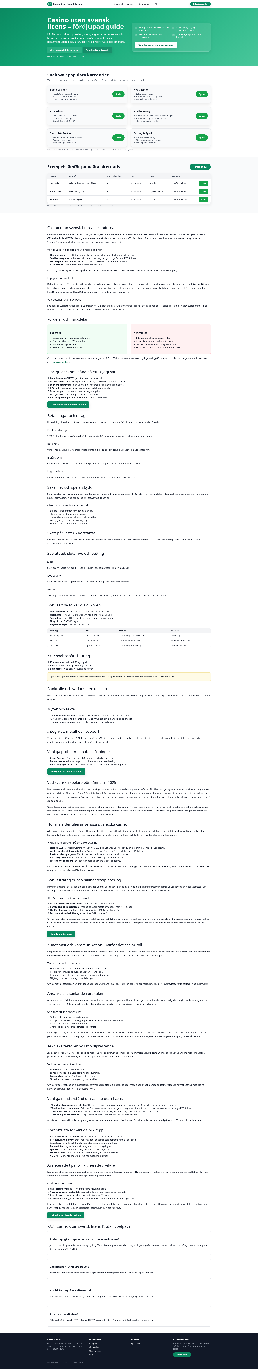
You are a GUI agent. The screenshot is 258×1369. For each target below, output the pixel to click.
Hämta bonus (200, 166)
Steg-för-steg (145, 4)
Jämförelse (131, 4)
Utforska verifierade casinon (66, 1215)
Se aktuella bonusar (61, 933)
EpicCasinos (136, 1343)
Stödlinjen (146, 1036)
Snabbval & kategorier (98, 50)
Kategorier (94, 1343)
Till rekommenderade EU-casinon (68, 404)
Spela (118, 94)
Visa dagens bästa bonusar (64, 50)
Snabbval (118, 4)
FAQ (155, 4)
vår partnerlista (60, 362)
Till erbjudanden (200, 4)
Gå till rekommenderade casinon (155, 44)
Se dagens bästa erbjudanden (66, 771)
